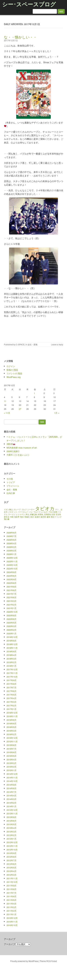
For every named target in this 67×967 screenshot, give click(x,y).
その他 (10, 478)
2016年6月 (11, 723)
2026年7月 (11, 536)
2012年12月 (12, 842)
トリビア (11, 482)
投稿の (12, 369)
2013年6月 (11, 820)
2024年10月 (12, 568)
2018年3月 (11, 658)
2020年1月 (11, 633)
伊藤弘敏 (33, 514)
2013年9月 (11, 817)
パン (31, 512)
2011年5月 (11, 900)
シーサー (30, 509)
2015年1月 (11, 770)
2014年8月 (11, 788)
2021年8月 (11, 590)
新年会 (6, 517)
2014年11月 (12, 777)
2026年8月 (11, 532)
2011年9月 (11, 885)
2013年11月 (12, 813)
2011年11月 (12, 878)
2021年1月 (11, 608)
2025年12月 (12, 557)
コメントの (14, 373)
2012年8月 (11, 856)
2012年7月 (11, 860)
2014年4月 (11, 795)
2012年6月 (11, 863)
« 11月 (7, 412)
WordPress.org (13, 377)
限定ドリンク (56, 517)
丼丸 (27, 514)
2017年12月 (12, 669)
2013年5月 (11, 824)
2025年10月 (12, 565)
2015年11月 (12, 741)
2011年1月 (11, 914)
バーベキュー (23, 512)
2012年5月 (11, 867)
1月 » (56, 412)
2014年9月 (11, 784)
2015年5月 (11, 755)
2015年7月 (11, 748)
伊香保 (40, 514)
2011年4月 (11, 903)
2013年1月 (11, 838)
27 (20, 408)
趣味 (48, 517)
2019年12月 (12, 637)
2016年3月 (11, 730)
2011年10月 (12, 881)
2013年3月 (11, 831)
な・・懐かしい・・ (20, 36)
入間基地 (47, 514)
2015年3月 (11, 763)
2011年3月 (11, 907)
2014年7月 (11, 791)
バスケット (12, 512)
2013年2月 (11, 835)
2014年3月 (11, 799)
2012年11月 (12, 845)
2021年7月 (11, 593)
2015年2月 (11, 766)
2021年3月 (11, 601)
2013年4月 (11, 827)
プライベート (13, 485)
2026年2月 (11, 550)
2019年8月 (11, 640)
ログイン (11, 366)
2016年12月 (12, 712)
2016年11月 (12, 716)
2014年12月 (12, 773)
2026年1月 (11, 554)
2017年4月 (11, 698)
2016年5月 (11, 727)
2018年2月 (11, 662)
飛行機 (6, 519)
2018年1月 (11, 665)
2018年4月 (11, 655)
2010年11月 (12, 921)
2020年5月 (11, 622)
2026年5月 (11, 539)
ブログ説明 (52, 512)
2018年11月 (12, 647)
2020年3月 (11, 626)
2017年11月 (12, 673)
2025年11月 (12, 561)
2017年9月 (11, 680)
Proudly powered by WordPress (24, 961)
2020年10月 (12, 611)
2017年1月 (11, 709)
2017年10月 (12, 676)
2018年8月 (11, 651)
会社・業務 (32, 344)
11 (5, 401)
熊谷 (22, 517)
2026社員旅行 (13, 451)
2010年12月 (12, 918)
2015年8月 (11, 745)
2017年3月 (11, 701)
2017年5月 (11, 694)
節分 (32, 517)
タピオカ (45, 508)
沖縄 (11, 517)
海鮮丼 (17, 517)
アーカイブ (9, 944)
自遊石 (37, 517)
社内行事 (11, 493)
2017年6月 (11, 691)
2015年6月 (11, 752)
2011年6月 (11, 896)
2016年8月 (11, 719)
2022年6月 (11, 583)
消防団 (10, 444)
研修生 (27, 517)
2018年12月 (12, 644)
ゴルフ (24, 509)
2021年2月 (11, 604)
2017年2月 (11, 705)
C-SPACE (20, 344)
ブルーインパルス (40, 512)
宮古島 (58, 514)
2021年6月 (11, 597)
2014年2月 (11, 802)
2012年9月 (11, 853)
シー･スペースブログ (29, 4)
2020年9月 (11, 615)
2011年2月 (11, 910)
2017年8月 (11, 683)
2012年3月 (11, 874)
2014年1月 (11, 806)
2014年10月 (12, 781)
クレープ (17, 509)
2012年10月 (12, 849)
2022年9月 (11, 579)
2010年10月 (12, 925)
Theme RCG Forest (48, 961)
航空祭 (43, 517)
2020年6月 (11, 619)
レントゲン (20, 514)
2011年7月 (11, 892)
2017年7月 (11, 687)
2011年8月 (11, 889)
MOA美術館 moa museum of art (22, 447)
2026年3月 (11, 547)
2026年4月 (11, 543)
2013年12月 (12, 809)
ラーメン (11, 514)
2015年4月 (11, 759)
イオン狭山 (8, 509)
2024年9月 (11, 572)
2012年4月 (11, 871)
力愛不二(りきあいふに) (18, 454)
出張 (53, 514)
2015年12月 (12, 737)
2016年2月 (11, 734)
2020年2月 (11, 629)
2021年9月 (11, 586)
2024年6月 (11, 575)
